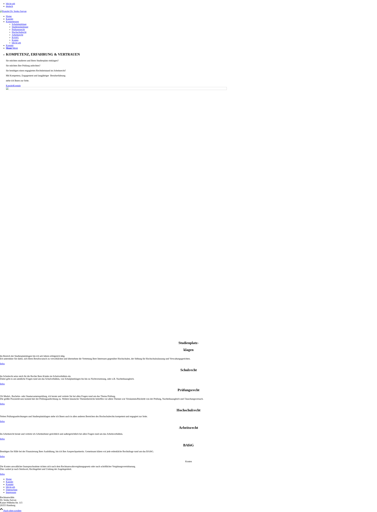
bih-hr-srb (10, 3)
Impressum (11, 492)
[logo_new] (13, 11)
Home (9, 479)
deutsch (9, 6)
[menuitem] (191, 3)
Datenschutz (11, 489)
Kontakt (17, 85)
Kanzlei (9, 85)
